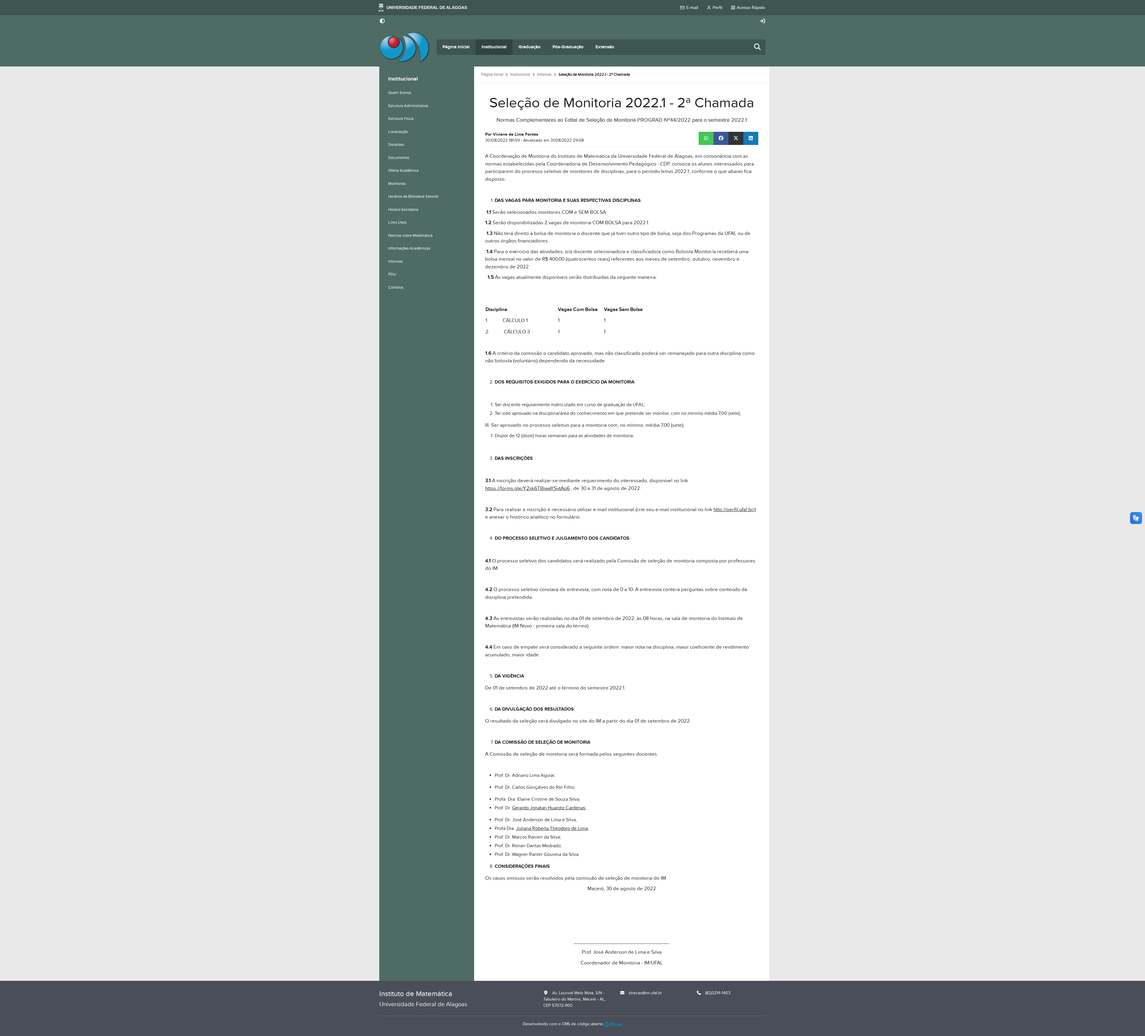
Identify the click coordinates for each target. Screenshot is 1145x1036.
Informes (544, 74)
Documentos (398, 157)
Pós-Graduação (568, 47)
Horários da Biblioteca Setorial (413, 196)
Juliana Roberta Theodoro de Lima (552, 828)
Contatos (395, 287)
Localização (398, 131)
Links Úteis (397, 222)
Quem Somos (399, 92)
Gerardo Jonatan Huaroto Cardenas (548, 808)
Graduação (530, 47)
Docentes (396, 144)
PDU (392, 274)
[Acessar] (762, 21)
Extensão (604, 47)
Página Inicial (456, 47)
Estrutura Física (401, 118)
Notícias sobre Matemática (410, 235)
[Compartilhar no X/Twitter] (735, 138)
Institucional (494, 47)
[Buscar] (758, 47)
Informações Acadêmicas (409, 248)
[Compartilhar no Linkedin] (750, 138)
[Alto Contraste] (382, 21)
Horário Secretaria (403, 209)
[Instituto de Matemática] (404, 47)
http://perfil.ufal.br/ (734, 510)
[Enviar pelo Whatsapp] (706, 138)
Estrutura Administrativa (408, 105)
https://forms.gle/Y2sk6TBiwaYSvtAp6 (527, 488)
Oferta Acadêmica (403, 170)
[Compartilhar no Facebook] (721, 138)
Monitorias (397, 183)
